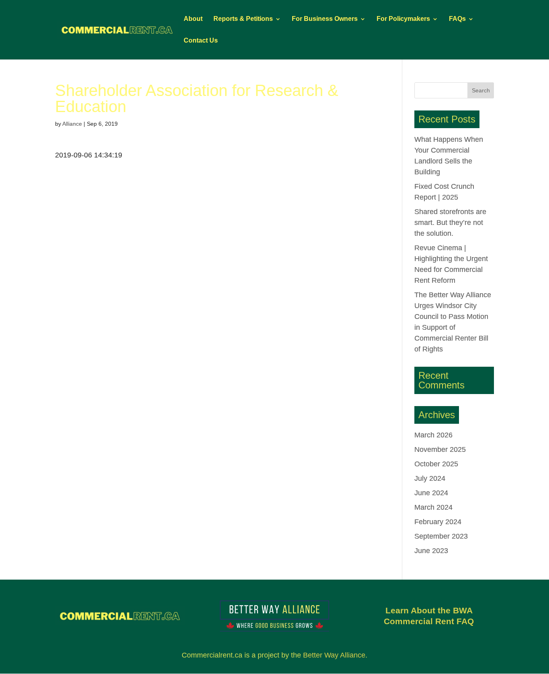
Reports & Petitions (243, 19)
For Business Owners (325, 19)
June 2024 (431, 493)
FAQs (457, 19)
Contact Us (201, 41)
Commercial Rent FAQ (429, 621)
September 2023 (441, 536)
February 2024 (437, 522)
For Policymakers (403, 19)
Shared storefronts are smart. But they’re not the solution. (450, 222)
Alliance (72, 124)
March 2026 (433, 435)
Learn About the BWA (429, 610)
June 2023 (431, 551)
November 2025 (440, 449)
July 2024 (429, 478)
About (193, 19)
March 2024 (433, 507)
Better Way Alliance (334, 655)
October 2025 (436, 464)
